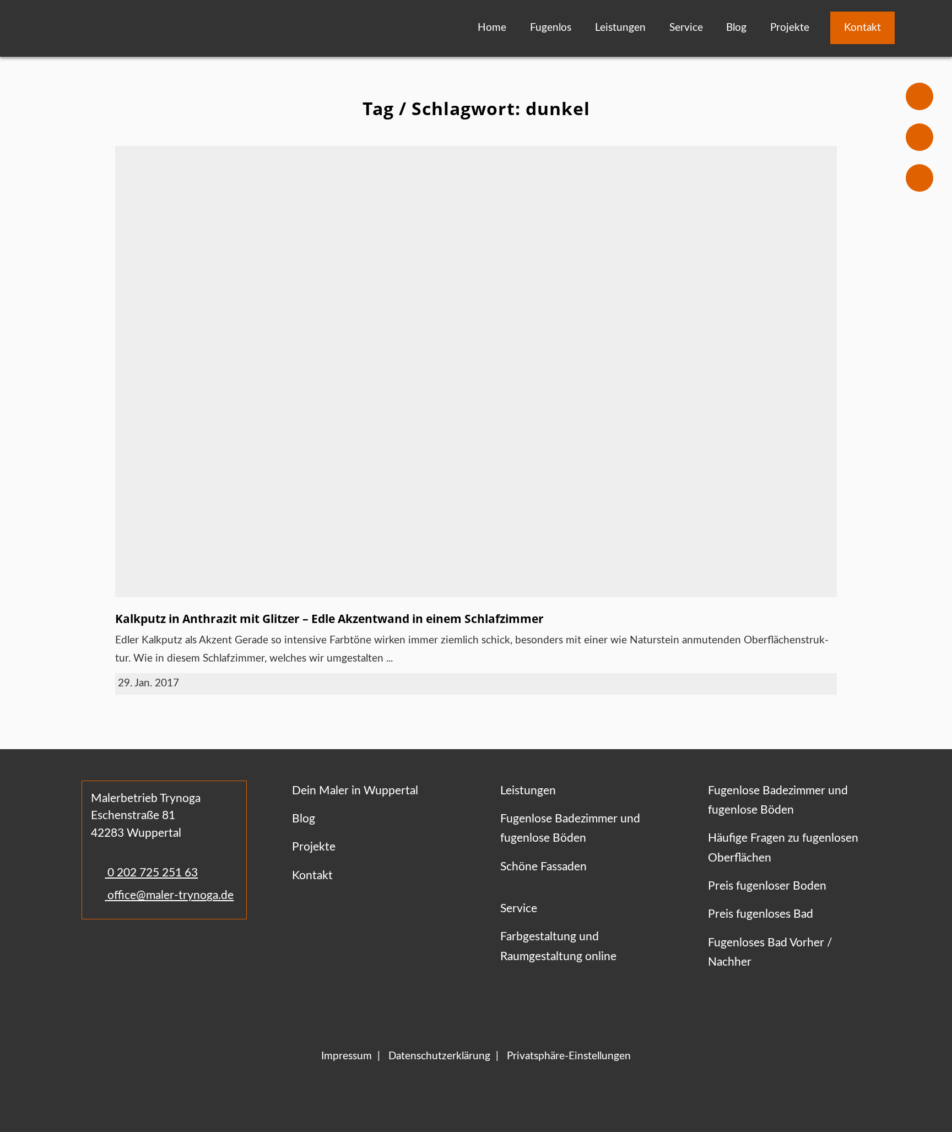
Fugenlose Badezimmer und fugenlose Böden (570, 828)
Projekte (789, 28)
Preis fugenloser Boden (767, 886)
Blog (736, 28)
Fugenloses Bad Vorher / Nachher (770, 952)
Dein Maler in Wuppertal (355, 791)
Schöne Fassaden (543, 867)
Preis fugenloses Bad (760, 914)
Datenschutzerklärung (439, 1056)
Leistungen (620, 28)
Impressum (346, 1056)
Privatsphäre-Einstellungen (569, 1056)
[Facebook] (93, 951)
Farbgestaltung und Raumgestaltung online (558, 946)
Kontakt (862, 28)
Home (492, 28)
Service (686, 28)
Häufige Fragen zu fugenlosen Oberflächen (783, 847)
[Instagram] (124, 951)
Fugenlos (550, 28)
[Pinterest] (147, 952)
